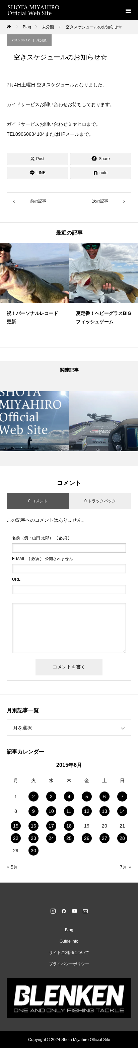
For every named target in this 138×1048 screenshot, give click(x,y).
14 (122, 811)
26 (86, 838)
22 (15, 838)
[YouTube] (74, 911)
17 (51, 826)
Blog (69, 930)
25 (69, 838)
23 (33, 838)
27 (104, 838)
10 (51, 811)
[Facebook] (63, 911)
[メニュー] (128, 10)
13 (104, 811)
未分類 (42, 40)
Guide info (69, 941)
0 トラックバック (100, 501)
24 (51, 838)
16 (33, 826)
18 (69, 826)
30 (33, 850)
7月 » (125, 867)
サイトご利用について (69, 952)
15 (15, 826)
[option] (34, 295)
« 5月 (12, 867)
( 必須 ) (40, 538)
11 (68, 811)
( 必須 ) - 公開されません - (43, 559)
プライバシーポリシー (69, 964)
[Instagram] (53, 911)
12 (86, 811)
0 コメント (38, 501)
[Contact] (85, 911)
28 (122, 838)
